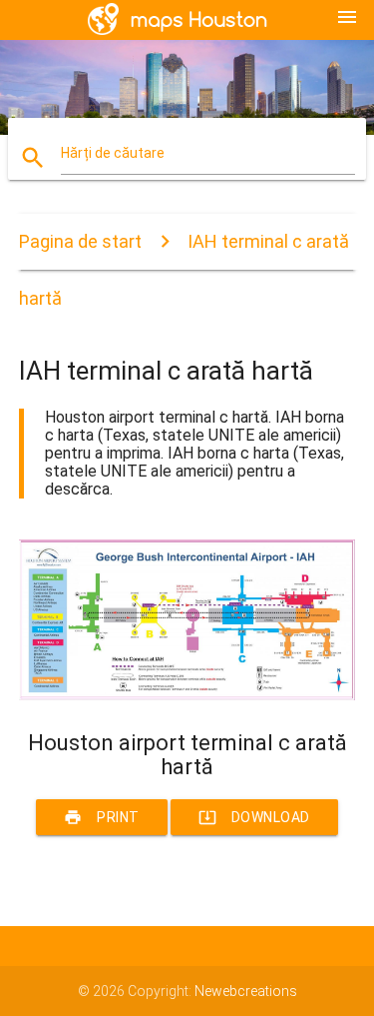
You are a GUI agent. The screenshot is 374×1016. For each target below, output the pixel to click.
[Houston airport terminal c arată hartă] (187, 695)
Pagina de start (80, 241)
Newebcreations (245, 991)
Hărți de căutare (113, 153)
